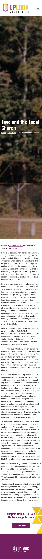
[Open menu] (38, 8)
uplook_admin (16, 246)
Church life (12, 133)
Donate (21, 525)
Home (3, 133)
